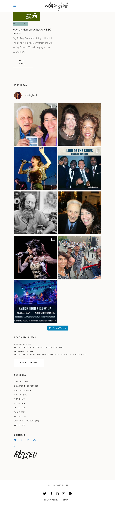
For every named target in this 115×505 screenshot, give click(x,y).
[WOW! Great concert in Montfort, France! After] (35, 168)
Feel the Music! (24, 390)
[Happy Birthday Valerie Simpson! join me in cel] (79, 124)
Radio (24, 24)
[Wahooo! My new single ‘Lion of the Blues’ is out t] (79, 168)
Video (19, 425)
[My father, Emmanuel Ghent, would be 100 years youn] (35, 212)
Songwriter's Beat (26, 421)
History (20, 395)
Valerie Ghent (21, 347)
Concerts (21, 382)
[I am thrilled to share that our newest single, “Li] (35, 124)
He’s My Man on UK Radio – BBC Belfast (32, 31)
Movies (19, 399)
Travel (20, 416)
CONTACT (64, 500)
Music (16, 24)
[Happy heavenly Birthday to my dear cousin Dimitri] (79, 212)
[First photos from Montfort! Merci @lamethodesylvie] (79, 257)
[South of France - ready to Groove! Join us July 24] (35, 301)
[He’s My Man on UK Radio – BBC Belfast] (26, 16)
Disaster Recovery (26, 386)
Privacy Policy (51, 500)
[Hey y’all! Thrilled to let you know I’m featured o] (35, 257)
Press (19, 408)
